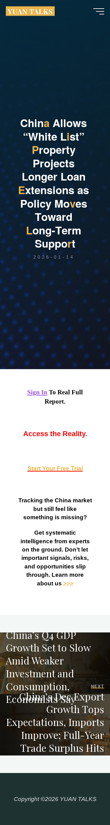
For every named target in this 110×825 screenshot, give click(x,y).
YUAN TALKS (30, 11)
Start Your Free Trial (55, 468)
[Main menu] (98, 11)
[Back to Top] (86, 801)
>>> (68, 583)
